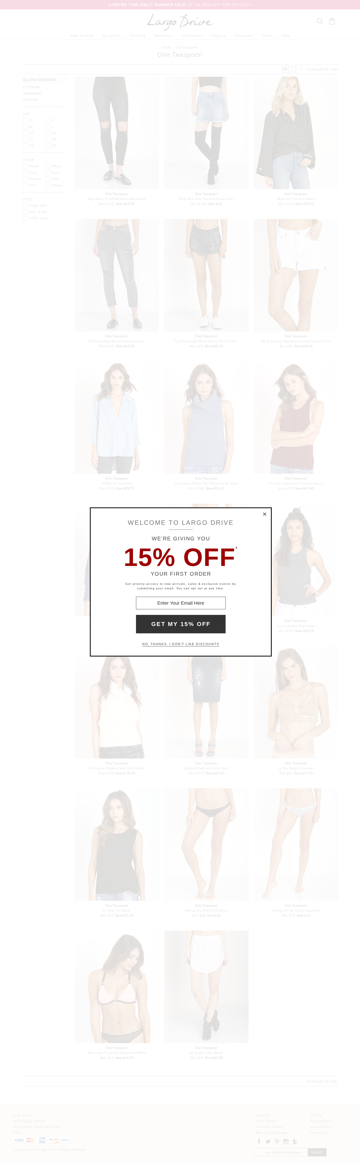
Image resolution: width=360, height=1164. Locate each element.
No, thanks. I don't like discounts (180, 644)
